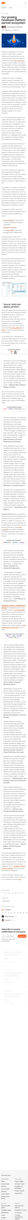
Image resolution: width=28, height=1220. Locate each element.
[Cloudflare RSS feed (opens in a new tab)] (3, 913)
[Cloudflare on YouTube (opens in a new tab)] (11, 913)
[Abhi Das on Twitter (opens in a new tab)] (12, 920)
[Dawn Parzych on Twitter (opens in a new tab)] (16, 916)
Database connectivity (9, 227)
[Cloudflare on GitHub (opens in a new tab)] (17, 913)
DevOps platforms (16, 328)
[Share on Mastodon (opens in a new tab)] (16, 893)
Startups (3, 1191)
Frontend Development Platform (19, 1217)
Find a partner (5, 1189)
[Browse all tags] (25, 7)
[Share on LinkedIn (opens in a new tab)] (9, 893)
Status (3, 1215)
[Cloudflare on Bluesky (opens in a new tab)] (20, 913)
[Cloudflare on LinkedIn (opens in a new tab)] (8, 913)
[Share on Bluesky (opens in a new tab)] (12, 893)
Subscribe (22, 936)
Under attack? (5, 1194)
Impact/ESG (18, 1193)
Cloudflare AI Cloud (20, 1210)
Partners (3, 1186)
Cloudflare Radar (6, 1210)
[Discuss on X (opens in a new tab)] (6, 893)
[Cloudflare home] (3, 3)
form (19, 879)
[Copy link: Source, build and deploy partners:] (2, 304)
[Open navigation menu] (25, 2)
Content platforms (8, 220)
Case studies (5, 1212)
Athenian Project (20, 1184)
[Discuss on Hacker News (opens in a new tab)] (3, 893)
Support (3, 1217)
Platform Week (5, 901)
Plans (3, 1181)
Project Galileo (19, 1181)
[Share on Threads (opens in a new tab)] (19, 893)
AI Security (18, 1212)
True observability (19, 610)
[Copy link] (22, 893)
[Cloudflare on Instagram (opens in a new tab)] (14, 913)
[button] (14, 289)
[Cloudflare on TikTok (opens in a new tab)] (26, 913)
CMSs (3, 330)
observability (10, 230)
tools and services (19, 60)
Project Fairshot (19, 1191)
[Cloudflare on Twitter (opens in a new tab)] (6, 913)
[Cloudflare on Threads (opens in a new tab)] (23, 913)
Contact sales (5, 1184)
